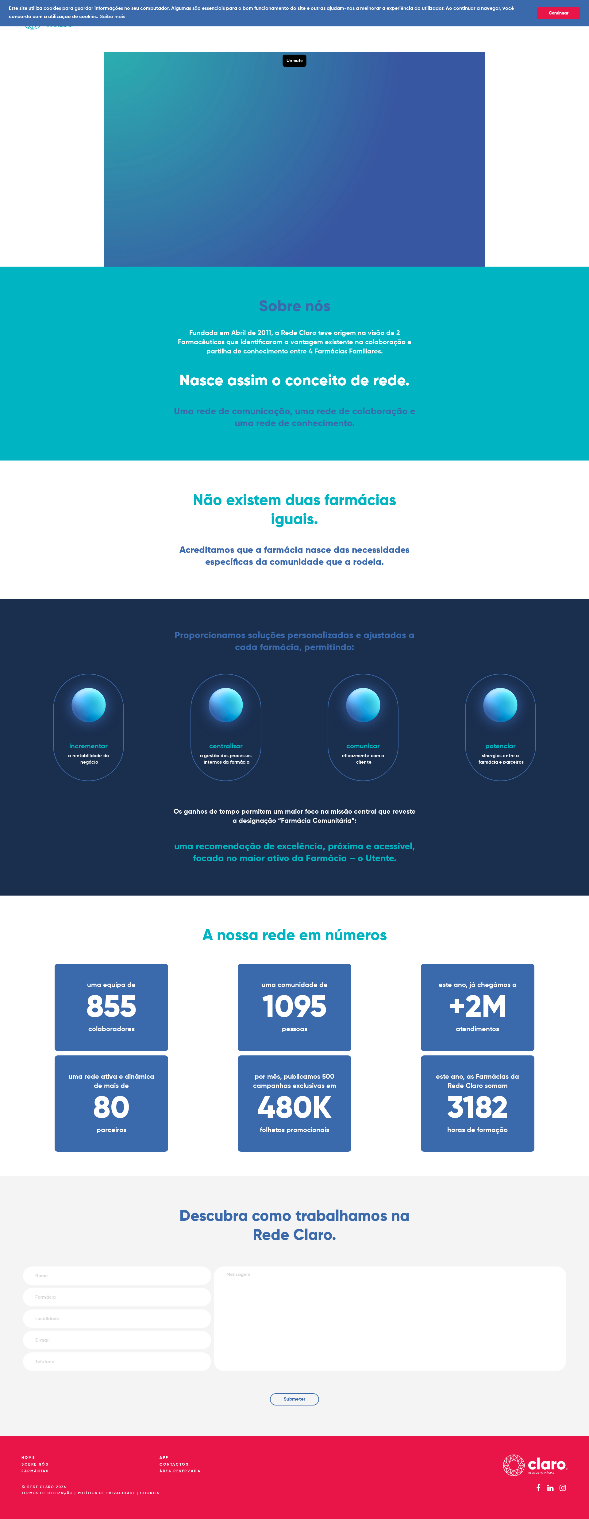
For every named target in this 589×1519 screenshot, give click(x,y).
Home (28, 1458)
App (164, 1458)
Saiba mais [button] (112, 16)
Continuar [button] (558, 13)
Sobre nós (34, 1465)
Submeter (294, 1399)
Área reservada (180, 1471)
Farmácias (35, 1471)
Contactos (174, 1465)
